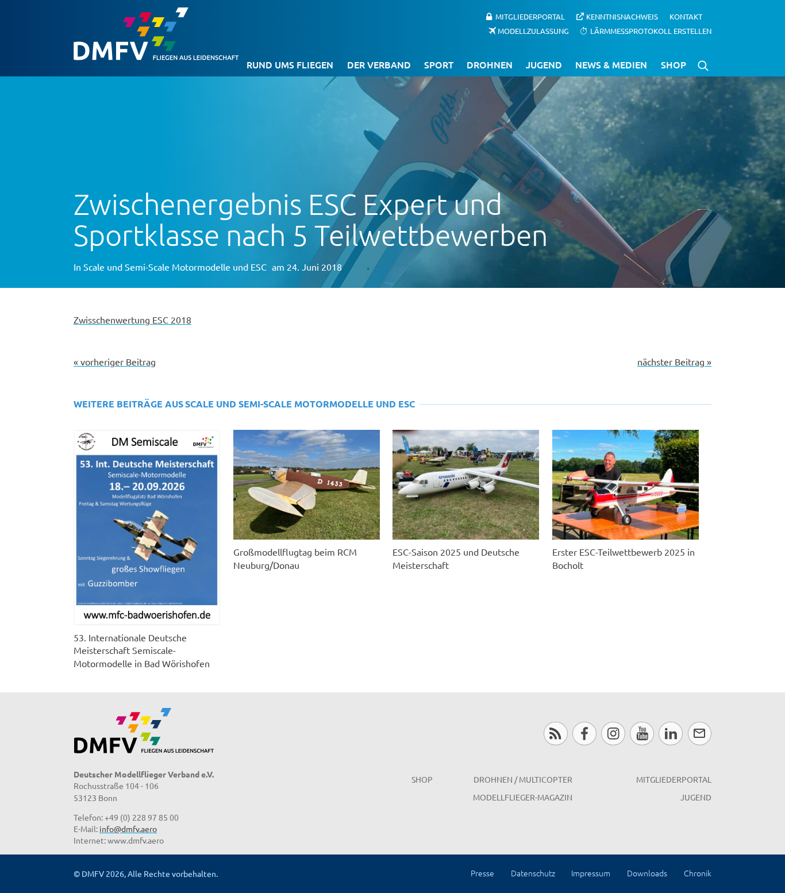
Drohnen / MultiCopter (523, 779)
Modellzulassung (533, 30)
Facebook (584, 733)
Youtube (641, 733)
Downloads (647, 873)
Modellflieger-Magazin (522, 797)
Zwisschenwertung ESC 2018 (132, 319)
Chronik (697, 873)
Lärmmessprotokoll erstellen (650, 30)
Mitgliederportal (530, 16)
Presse (482, 873)
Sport (438, 64)
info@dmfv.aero (128, 828)
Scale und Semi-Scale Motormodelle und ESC (175, 266)
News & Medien (611, 64)
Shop (673, 64)
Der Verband (379, 64)
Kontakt (685, 16)
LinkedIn (670, 733)
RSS (555, 733)
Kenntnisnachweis (622, 16)
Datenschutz (533, 873)
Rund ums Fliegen (290, 64)
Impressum (590, 873)
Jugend (544, 64)
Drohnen (490, 64)
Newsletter (699, 733)
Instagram (613, 733)
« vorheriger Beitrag (115, 361)
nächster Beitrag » (674, 361)
